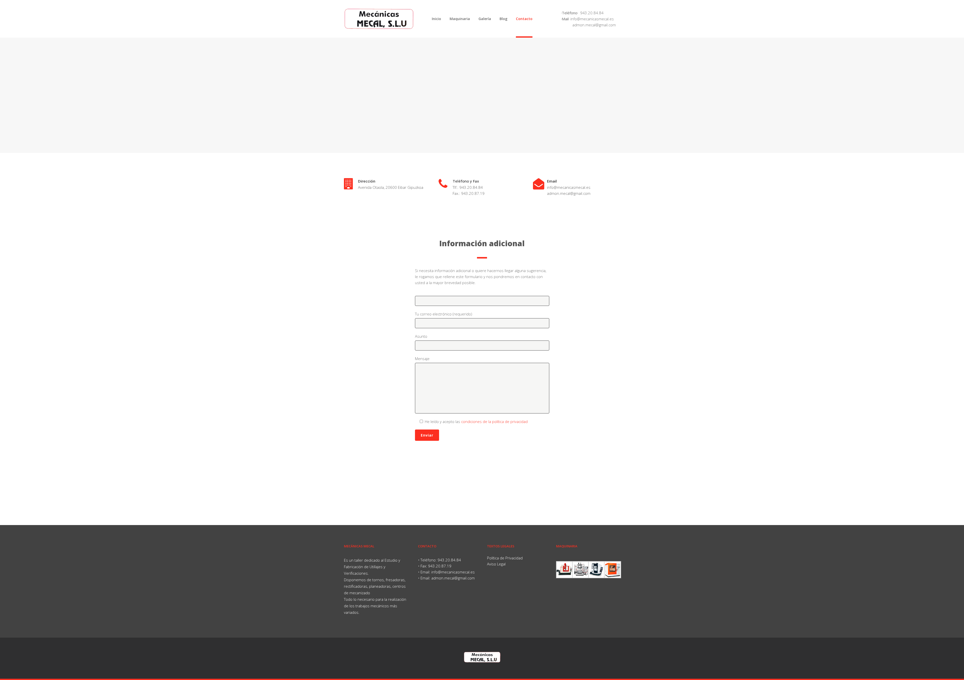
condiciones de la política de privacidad (494, 421)
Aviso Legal (496, 563)
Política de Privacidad (505, 557)
